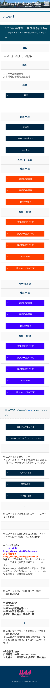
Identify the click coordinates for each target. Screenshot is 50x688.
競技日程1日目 (25, 179)
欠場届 (26, 127)
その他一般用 (26, 496)
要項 (26, 95)
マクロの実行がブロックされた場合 (25, 438)
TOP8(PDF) (26, 257)
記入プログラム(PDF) (25, 268)
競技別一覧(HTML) (25, 234)
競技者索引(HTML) (25, 222)
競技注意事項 (26, 202)
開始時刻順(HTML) (25, 245)
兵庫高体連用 (26, 473)
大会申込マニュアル (25, 427)
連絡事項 (26, 150)
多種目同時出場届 (25, 138)
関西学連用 (26, 484)
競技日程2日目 (25, 190)
